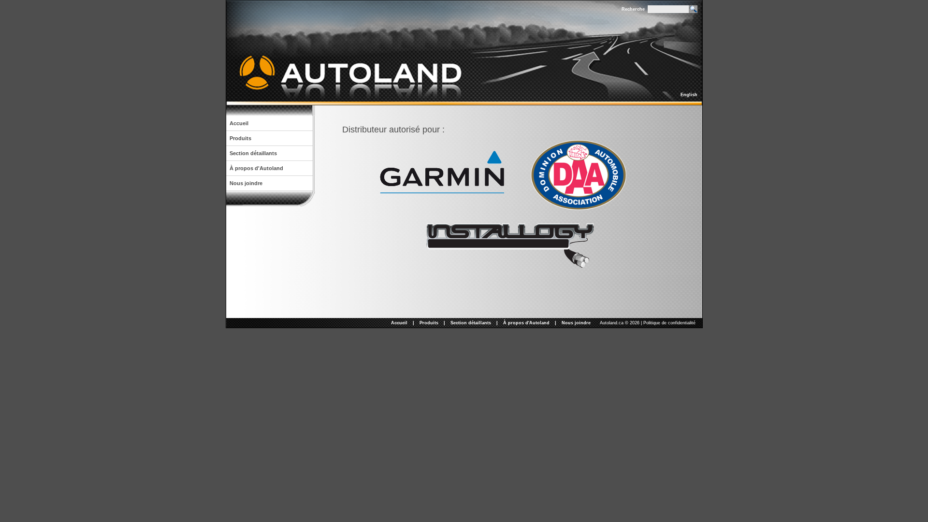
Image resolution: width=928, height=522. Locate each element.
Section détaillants (253, 153)
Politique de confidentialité (669, 322)
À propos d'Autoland (256, 168)
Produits (240, 138)
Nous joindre (246, 183)
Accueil (239, 123)
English (689, 94)
